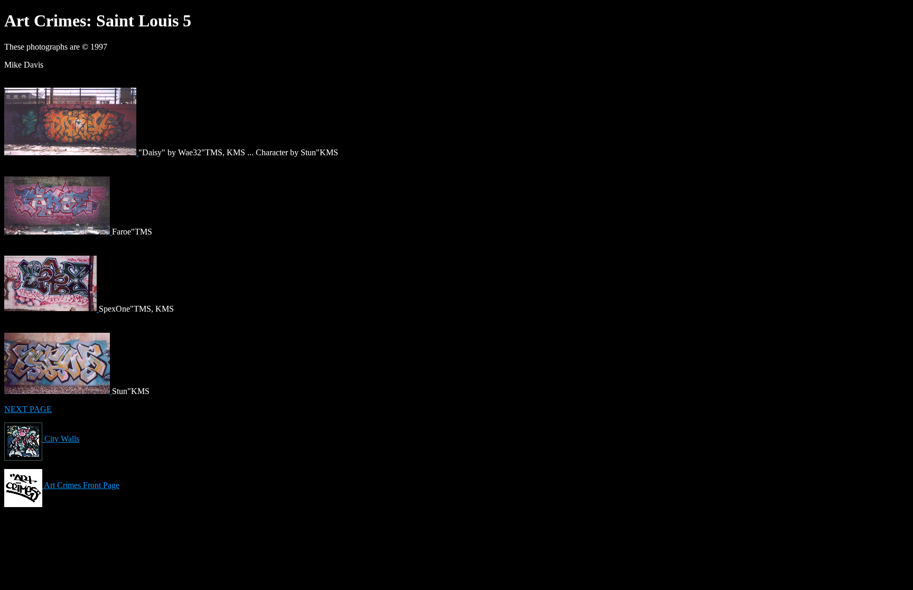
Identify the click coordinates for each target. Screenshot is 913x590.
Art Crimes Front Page (80, 485)
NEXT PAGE (28, 409)
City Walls (60, 438)
